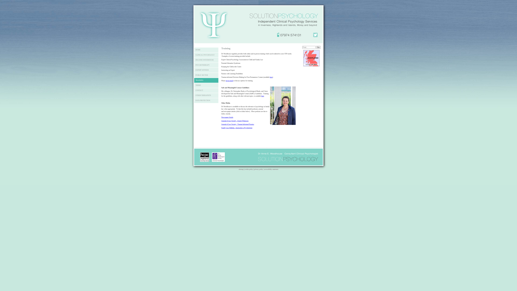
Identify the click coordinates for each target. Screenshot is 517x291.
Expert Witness (202, 70)
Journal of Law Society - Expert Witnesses (235, 121)
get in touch (229, 81)
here (271, 77)
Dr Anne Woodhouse (204, 60)
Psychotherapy (202, 65)
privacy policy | (259, 169)
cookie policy (249, 169)
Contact (199, 90)
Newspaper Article (227, 117)
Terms (198, 85)
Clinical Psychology (205, 55)
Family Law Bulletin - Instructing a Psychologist (236, 128)
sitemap (241, 169)
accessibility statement (271, 169)
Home (197, 50)
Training (199, 80)
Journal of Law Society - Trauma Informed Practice (237, 124)
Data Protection (202, 100)
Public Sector (201, 75)
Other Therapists (203, 95)
